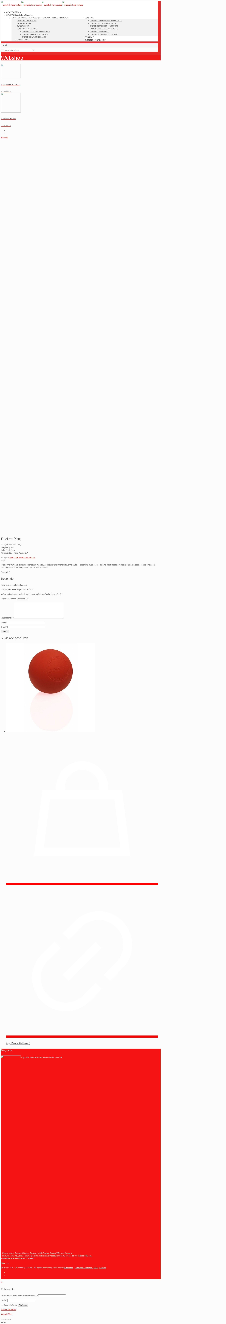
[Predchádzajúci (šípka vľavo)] (2, 1322)
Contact (102, 1268)
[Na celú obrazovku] (5, 1319)
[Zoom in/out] (2, 1319)
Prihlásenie (23, 1305)
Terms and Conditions (84, 1268)
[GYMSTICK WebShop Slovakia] (42, 5)
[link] (33, 50)
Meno (4, 622)
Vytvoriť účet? (6, 1314)
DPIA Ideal (69, 1268)
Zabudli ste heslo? (8, 1310)
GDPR (96, 1268)
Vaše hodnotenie (8, 599)
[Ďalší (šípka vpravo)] (5, 1322)
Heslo (4, 1300)
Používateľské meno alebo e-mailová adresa (19, 1296)
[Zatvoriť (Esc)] (10, 1319)
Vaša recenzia (7, 618)
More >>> (5, 1263)
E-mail (4, 627)
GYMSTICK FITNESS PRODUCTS (22, 557)
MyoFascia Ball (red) (18, 1043)
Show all (4, 137)
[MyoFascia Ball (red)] (50, 731)
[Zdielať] (7, 1319)
